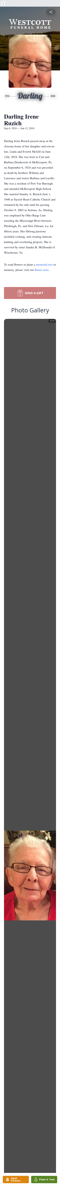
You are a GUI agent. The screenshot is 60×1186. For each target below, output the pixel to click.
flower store (42, 270)
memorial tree (44, 264)
